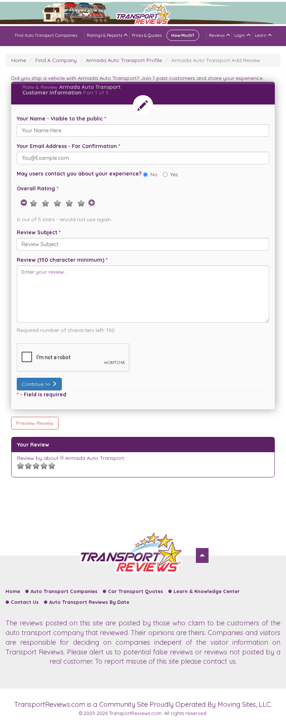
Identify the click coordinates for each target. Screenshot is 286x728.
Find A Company (56, 60)
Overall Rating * (37, 188)
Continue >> (37, 384)
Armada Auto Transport (94, 458)
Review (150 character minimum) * (62, 260)
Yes (174, 174)
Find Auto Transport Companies (46, 35)
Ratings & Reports (104, 35)
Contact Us (25, 602)
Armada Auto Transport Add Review (215, 60)
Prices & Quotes (163, 35)
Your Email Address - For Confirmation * (68, 146)
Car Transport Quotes (135, 591)
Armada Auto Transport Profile (124, 60)
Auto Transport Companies (64, 591)
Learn (260, 35)
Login (239, 35)
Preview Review (35, 423)
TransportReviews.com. (136, 713)
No (154, 174)
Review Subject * (39, 232)
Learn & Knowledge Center (207, 591)
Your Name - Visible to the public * (61, 118)
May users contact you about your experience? (79, 173)
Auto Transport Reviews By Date (89, 602)
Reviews (217, 35)
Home (18, 60)
